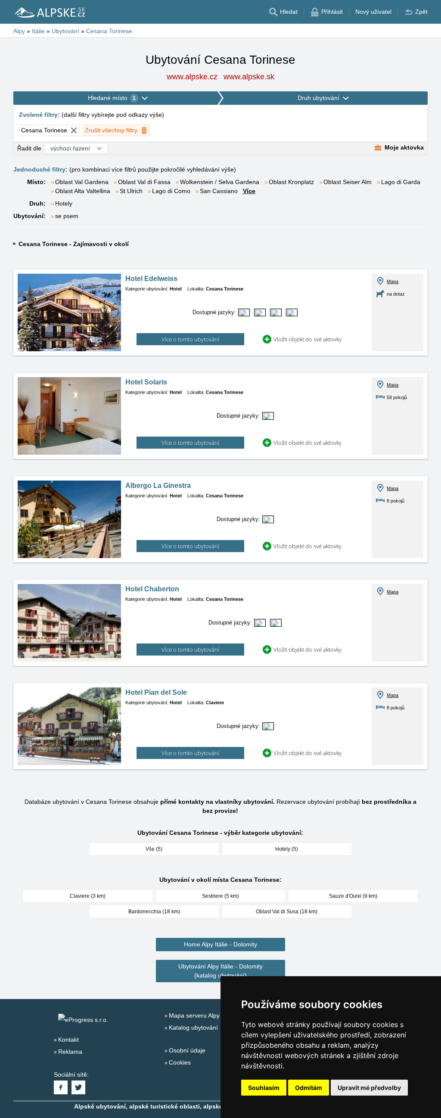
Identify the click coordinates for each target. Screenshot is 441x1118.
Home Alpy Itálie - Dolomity (220, 944)
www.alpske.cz (192, 76)
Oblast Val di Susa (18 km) (286, 912)
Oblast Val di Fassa (144, 181)
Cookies (180, 1062)
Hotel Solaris (146, 382)
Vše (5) (154, 849)
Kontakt (68, 1039)
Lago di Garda (400, 181)
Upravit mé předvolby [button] (369, 1087)
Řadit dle (29, 148)
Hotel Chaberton (152, 589)
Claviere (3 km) (88, 896)
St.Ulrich (131, 190)
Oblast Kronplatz (291, 181)
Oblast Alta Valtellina (82, 190)
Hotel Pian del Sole (156, 692)
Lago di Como (171, 190)
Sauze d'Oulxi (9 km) (353, 896)
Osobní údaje (187, 1050)
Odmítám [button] (308, 1087)
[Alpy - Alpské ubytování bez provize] (49, 12)
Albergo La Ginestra (158, 485)
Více (249, 190)
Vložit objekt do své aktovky (307, 339)
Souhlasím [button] (264, 1087)
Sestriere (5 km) (220, 896)
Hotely (63, 203)
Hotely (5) (286, 849)
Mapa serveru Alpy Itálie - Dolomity (216, 1015)
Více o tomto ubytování (190, 339)
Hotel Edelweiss (151, 278)
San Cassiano (219, 190)
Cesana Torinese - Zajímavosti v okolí (74, 243)
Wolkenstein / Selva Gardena (219, 181)
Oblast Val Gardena (82, 181)
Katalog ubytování (193, 1027)
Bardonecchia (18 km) (154, 912)
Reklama (70, 1051)
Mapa (392, 281)
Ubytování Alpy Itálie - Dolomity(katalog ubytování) (220, 971)
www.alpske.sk (249, 76)
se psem (66, 215)
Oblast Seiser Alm (347, 181)
